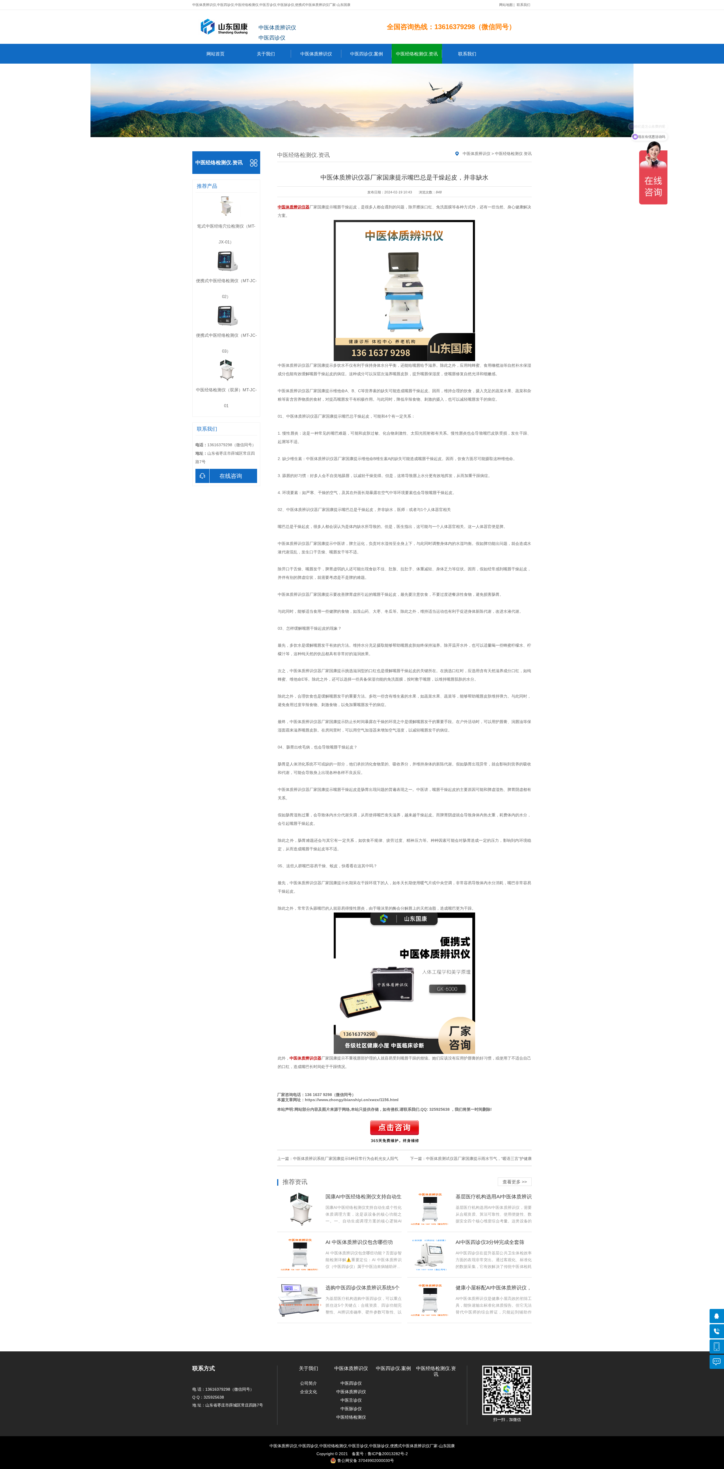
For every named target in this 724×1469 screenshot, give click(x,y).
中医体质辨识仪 (316, 53)
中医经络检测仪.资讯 (417, 53)
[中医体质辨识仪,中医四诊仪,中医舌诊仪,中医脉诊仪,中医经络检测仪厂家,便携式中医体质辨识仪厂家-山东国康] (225, 27)
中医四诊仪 (351, 1383)
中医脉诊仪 (351, 1408)
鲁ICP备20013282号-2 (388, 1453)
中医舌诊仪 (351, 1400)
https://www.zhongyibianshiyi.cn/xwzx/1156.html (351, 1099)
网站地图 (506, 5)
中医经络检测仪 (351, 1417)
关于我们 (266, 53)
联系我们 (523, 5)
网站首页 (215, 53)
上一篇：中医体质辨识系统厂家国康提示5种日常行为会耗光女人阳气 (337, 1158)
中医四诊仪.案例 (366, 53)
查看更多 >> (515, 1181)
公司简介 (308, 1383)
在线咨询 (230, 476)
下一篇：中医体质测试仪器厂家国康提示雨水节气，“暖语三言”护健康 (471, 1158)
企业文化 (308, 1391)
